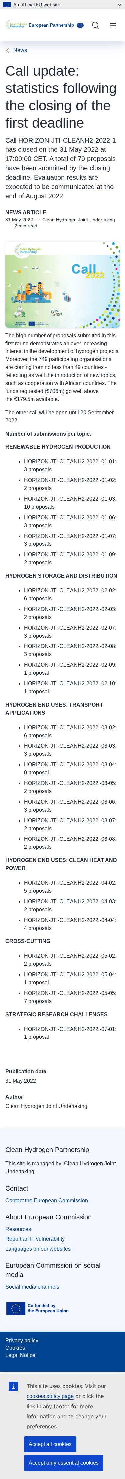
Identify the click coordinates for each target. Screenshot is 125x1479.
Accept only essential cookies (64, 1463)
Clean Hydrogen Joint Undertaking (46, 1106)
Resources (18, 1229)
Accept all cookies (50, 1444)
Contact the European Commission (46, 1200)
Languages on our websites (38, 1249)
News (20, 50)
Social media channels (32, 1287)
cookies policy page (50, 1396)
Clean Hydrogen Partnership (47, 1149)
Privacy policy (21, 1340)
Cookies (15, 1348)
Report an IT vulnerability (35, 1239)
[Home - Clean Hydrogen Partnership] (17, 25)
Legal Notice (20, 1355)
